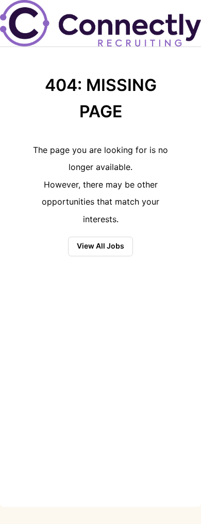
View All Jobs (100, 245)
